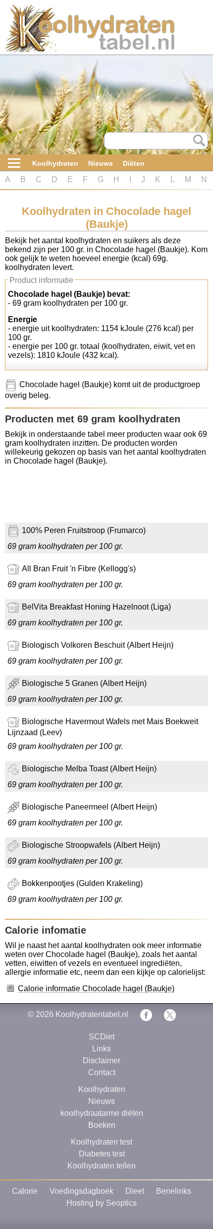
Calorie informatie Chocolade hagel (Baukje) (96, 988)
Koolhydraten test (101, 1142)
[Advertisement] (84, 498)
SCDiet (101, 1036)
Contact (101, 1072)
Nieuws (100, 163)
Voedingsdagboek (81, 1191)
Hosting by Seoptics (101, 1203)
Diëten (134, 163)
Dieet (134, 1191)
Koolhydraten (55, 163)
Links (101, 1048)
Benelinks (173, 1191)
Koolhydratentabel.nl (91, 1014)
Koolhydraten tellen (101, 1165)
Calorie (25, 1191)
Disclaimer (101, 1060)
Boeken (101, 1125)
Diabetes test (102, 1154)
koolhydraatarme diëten (101, 1113)
